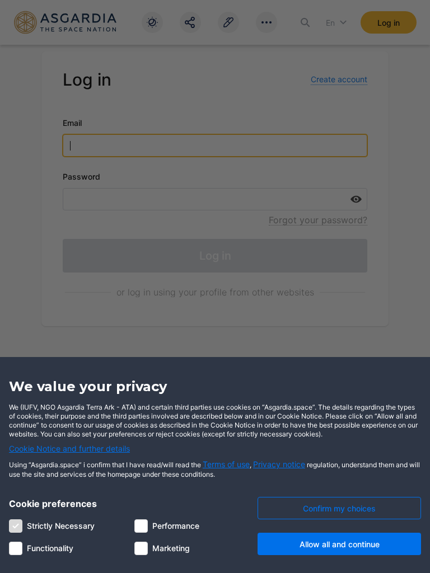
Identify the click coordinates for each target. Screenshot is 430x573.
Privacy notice (279, 464)
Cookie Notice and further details (69, 448)
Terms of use (226, 464)
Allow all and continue (340, 544)
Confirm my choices (339, 508)
